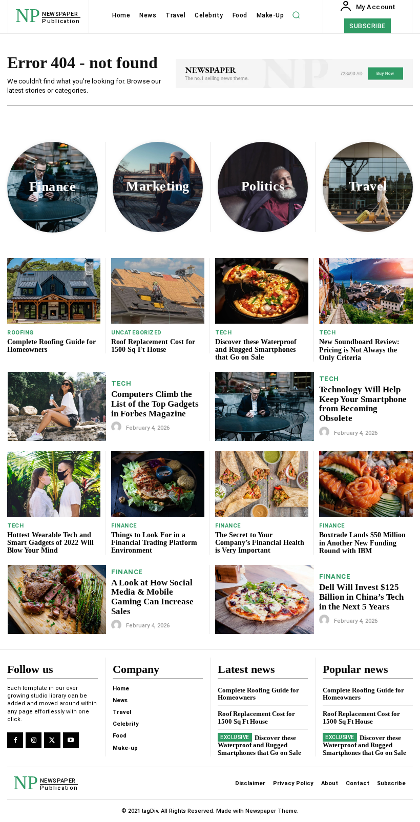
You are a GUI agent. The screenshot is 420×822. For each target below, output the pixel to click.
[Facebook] (15, 740)
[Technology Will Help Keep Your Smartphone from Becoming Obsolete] (264, 406)
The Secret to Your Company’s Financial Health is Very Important (259, 543)
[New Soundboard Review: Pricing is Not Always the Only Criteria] (366, 291)
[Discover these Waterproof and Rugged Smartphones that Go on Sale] (261, 290)
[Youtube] (71, 740)
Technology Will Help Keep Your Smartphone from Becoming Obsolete (363, 404)
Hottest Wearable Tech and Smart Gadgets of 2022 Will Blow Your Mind (50, 543)
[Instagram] (33, 740)
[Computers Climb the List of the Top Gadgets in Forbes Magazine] (57, 406)
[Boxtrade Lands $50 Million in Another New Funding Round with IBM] (366, 484)
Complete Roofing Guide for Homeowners (51, 345)
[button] (296, 15)
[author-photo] (117, 427)
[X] (52, 740)
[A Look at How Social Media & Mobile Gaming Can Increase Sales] (57, 599)
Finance (124, 526)
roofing (20, 332)
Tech (223, 332)
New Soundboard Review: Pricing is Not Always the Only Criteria (359, 350)
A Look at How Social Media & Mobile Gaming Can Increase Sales (152, 597)
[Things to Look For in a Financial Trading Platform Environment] (157, 483)
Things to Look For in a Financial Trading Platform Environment (154, 543)
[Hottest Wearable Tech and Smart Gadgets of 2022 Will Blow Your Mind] (53, 483)
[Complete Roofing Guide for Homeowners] (53, 290)
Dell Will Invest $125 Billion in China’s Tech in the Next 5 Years (361, 596)
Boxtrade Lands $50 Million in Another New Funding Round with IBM (362, 543)
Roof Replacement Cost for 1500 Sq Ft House (153, 345)
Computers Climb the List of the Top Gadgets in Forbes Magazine (155, 403)
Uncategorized (136, 332)
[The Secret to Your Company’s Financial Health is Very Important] (261, 483)
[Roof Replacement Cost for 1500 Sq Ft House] (157, 290)
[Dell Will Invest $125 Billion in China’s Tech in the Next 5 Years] (264, 599)
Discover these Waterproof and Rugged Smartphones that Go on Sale (256, 350)
